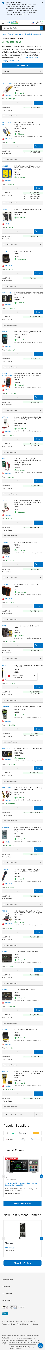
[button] (3, 22)
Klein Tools (33, 58)
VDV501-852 (6, 749)
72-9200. (5, 542)
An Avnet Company (8, 1335)
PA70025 (5, 166)
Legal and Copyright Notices (25, 1321)
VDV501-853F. (7, 293)
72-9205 (5, 1030)
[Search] (41, 28)
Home (4, 34)
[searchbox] (21, 28)
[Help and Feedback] (40, 1345)
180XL (4, 665)
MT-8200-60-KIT (6, 123)
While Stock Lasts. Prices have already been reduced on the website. (21, 1190)
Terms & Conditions (8, 1324)
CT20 (3, 459)
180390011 (5, 827)
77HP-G (4, 911)
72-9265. (5, 251)
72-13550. (5, 584)
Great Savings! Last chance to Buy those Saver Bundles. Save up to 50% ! (22, 1184)
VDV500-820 (6, 788)
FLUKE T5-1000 (7, 83)
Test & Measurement (15, 34)
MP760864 (5, 417)
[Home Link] (17, 22)
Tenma (25, 58)
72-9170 (4, 500)
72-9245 (5, 952)
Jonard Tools (13, 61)
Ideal (23, 61)
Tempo (4, 61)
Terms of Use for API (24, 1324)
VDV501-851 (6, 1071)
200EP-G (5, 869)
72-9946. (5, 209)
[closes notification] (42, 2)
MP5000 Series (10, 1248)
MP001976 (5, 707)
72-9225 (5, 990)
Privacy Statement (8, 1321)
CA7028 (4, 332)
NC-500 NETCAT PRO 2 (7, 374)
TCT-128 (4, 626)
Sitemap (35, 1324)
